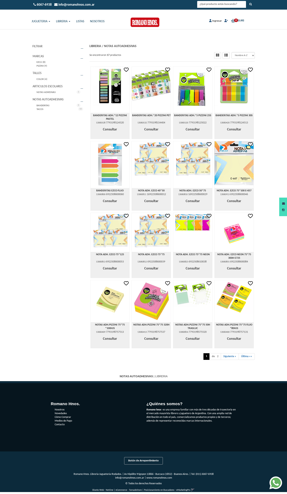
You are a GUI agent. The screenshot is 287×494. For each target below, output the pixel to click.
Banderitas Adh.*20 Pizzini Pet (151, 115)
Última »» (246, 356)
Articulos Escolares (47, 86)
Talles (37, 73)
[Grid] (217, 55)
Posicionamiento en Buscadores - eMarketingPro (167, 490)
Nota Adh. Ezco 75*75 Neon (193, 254)
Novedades (61, 413)
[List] (226, 55)
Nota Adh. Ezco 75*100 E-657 (234, 190)
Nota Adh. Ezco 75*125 (110, 254)
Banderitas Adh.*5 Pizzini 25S (192, 115)
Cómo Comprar (63, 417)
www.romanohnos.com (159, 477)
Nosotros (59, 409)
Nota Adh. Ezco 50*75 (192, 190)
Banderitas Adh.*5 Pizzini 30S (234, 115)
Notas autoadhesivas (48, 99)
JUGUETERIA (40, 21)
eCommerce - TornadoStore (129, 490)
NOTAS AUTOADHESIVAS (120, 46)
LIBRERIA (62, 21)
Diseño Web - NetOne (102, 490)
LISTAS (80, 21)
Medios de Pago (63, 420)
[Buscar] (250, 4)
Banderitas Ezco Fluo (110, 190)
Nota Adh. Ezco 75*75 (151, 254)
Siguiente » (229, 356)
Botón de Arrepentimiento (143, 460)
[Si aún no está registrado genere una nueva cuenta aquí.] (225, 21)
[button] (283, 204)
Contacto (60, 424)
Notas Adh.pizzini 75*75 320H (151, 324)
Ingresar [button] (217, 21)
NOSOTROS (97, 21)
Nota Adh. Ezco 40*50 (151, 190)
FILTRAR (37, 46)
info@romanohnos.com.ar (129, 477)
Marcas (38, 56)
